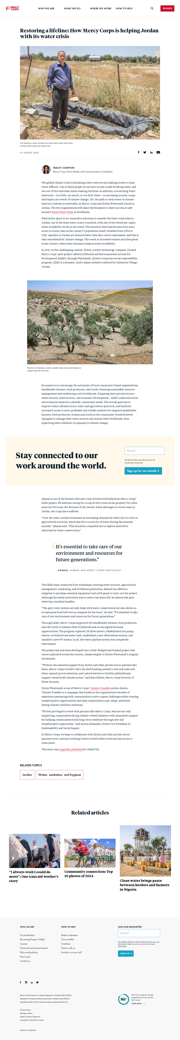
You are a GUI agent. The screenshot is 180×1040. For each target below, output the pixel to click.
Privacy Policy (25, 1010)
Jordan (27, 775)
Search (152, 8)
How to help (124, 8)
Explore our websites (28, 1030)
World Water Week (62, 212)
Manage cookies (26, 1013)
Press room (25, 956)
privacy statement (141, 944)
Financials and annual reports (34, 948)
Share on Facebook (138, 152)
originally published (71, 749)
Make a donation (69, 935)
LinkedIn (32, 982)
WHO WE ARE (27, 927)
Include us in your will (71, 952)
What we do (72, 8)
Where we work (101, 8)
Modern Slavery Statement (30, 1017)
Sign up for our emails (142, 471)
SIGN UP (125, 953)
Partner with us (68, 948)
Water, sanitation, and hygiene (59, 775)
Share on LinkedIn (151, 152)
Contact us (25, 960)
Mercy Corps (12, 8)
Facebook (20, 982)
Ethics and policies (29, 952)
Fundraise (65, 943)
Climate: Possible (100, 688)
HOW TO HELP (68, 927)
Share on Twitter (144, 152)
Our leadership (27, 935)
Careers (24, 943)
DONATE (167, 8)
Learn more (136, 1003)
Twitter (37, 982)
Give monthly (67, 939)
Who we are (46, 8)
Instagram (26, 982)
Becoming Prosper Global (32, 939)
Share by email (158, 152)
